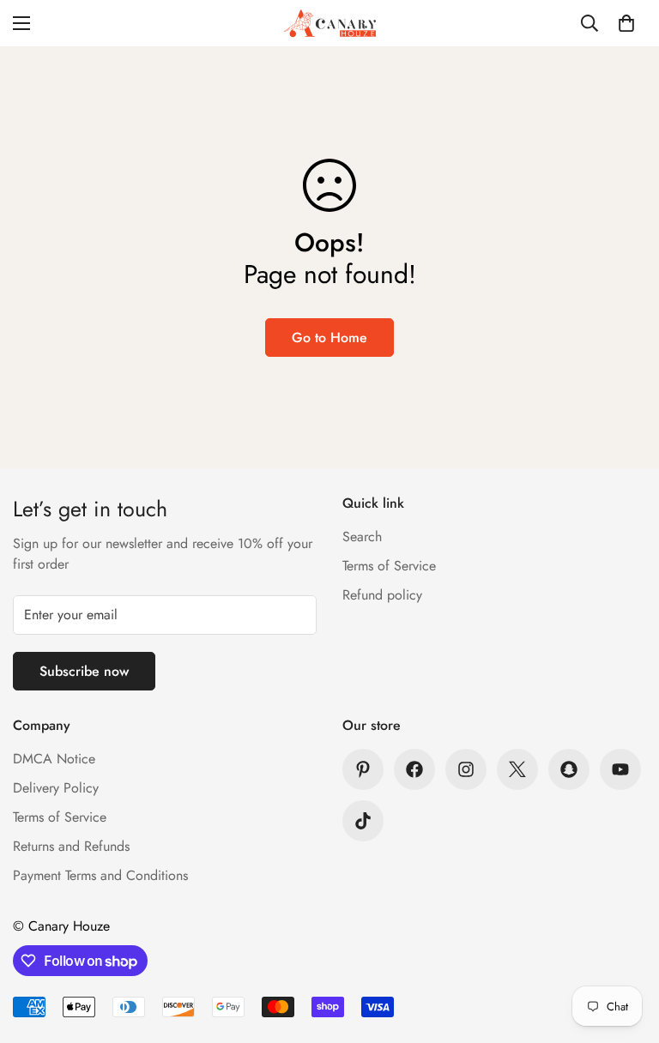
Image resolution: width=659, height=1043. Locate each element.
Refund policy (382, 595)
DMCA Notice (54, 759)
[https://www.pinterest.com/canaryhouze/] (363, 769)
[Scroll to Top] (625, 949)
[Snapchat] (568, 769)
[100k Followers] (466, 769)
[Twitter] (517, 769)
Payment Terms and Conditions (100, 875)
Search (362, 536)
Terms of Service (389, 566)
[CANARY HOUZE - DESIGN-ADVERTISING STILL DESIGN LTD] (329, 23)
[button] (626, 23)
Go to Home (329, 337)
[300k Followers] (414, 769)
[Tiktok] (363, 820)
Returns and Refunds (71, 846)
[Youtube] (620, 769)
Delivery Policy (56, 788)
